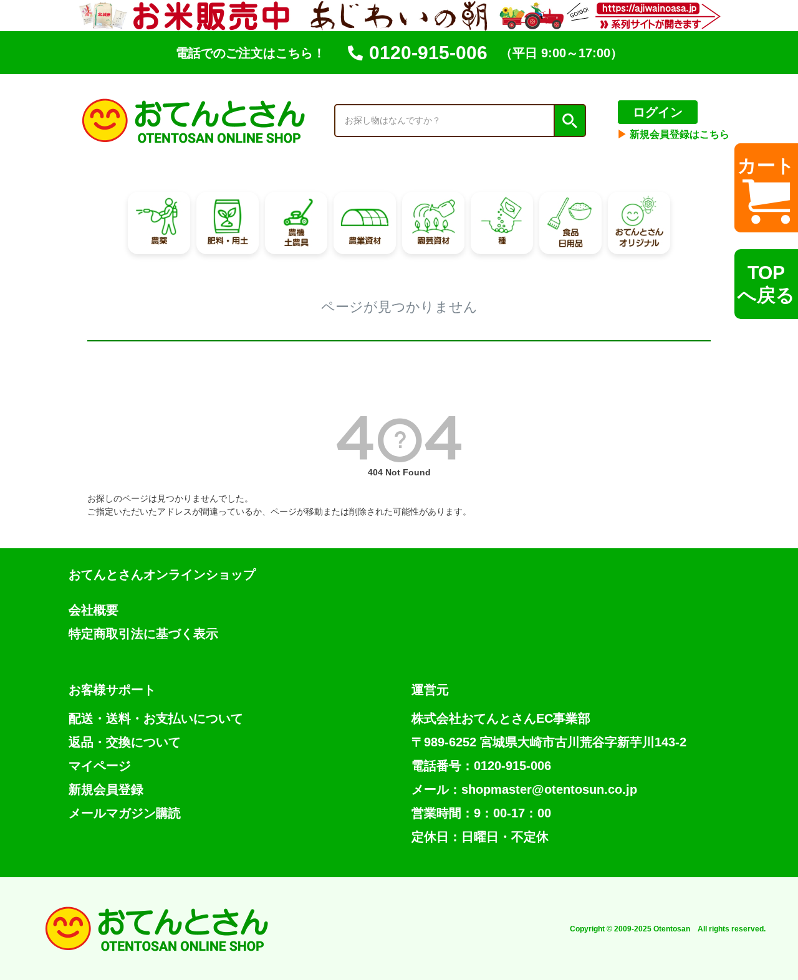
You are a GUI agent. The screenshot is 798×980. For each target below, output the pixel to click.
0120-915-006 (428, 52)
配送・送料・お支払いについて (156, 718)
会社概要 (93, 610)
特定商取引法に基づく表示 (143, 633)
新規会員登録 (106, 789)
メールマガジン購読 (125, 813)
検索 (569, 120)
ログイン (658, 112)
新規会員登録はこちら (673, 134)
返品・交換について (125, 742)
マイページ (100, 766)
